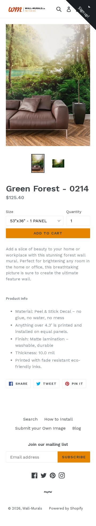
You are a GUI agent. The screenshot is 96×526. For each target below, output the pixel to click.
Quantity (73, 211)
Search (30, 419)
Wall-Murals (32, 508)
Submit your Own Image (40, 428)
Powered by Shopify (66, 508)
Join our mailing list (48, 444)
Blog (76, 428)
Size (9, 211)
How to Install (58, 419)
